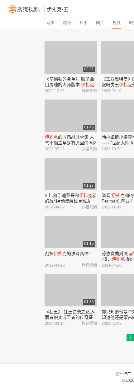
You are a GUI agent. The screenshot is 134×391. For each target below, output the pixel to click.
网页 (50, 22)
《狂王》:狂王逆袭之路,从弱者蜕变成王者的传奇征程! (70, 317)
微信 (67, 22)
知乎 (83, 22)
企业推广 (123, 374)
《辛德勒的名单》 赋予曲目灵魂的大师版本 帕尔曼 (70, 85)
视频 (116, 22)
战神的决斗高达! (67, 253)
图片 (100, 22)
